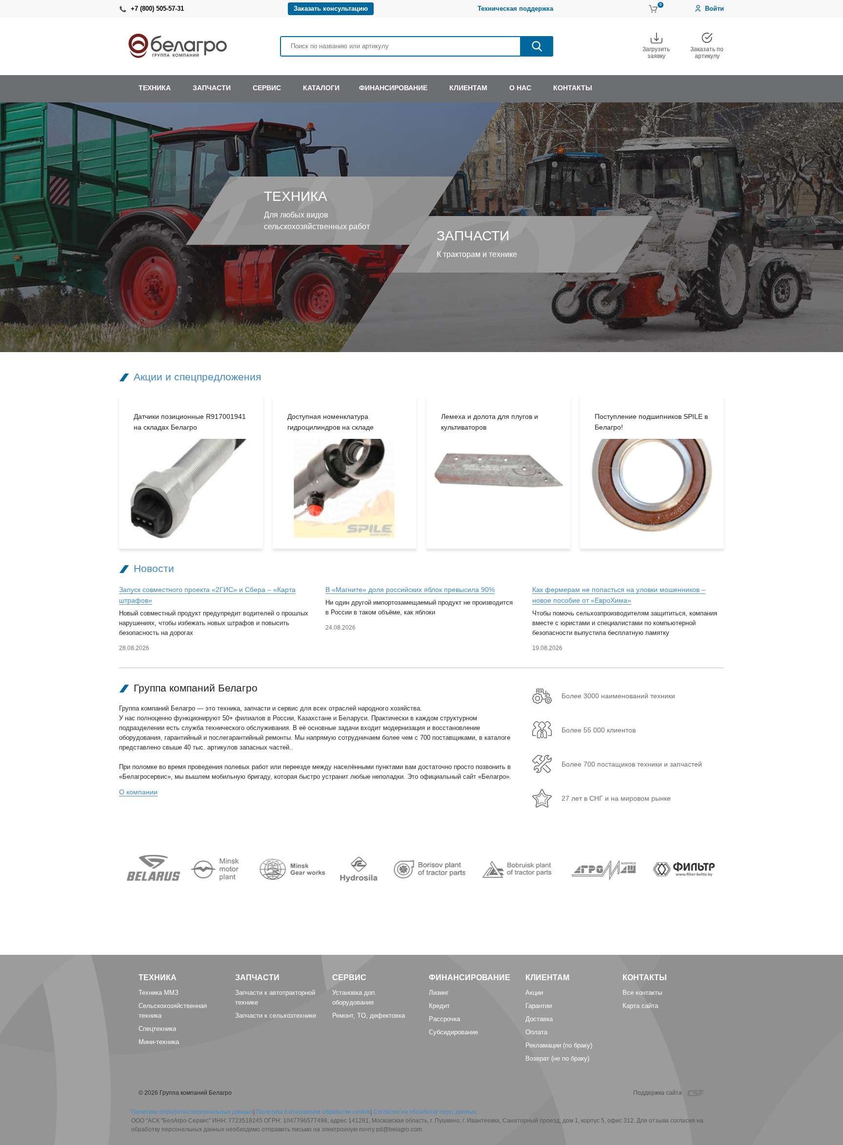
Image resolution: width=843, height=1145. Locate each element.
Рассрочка (444, 1019)
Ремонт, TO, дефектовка (368, 1015)
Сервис (349, 977)
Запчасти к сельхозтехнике (275, 1015)
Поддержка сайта (658, 1092)
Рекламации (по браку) (558, 1045)
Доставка (539, 1019)
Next (738, 472)
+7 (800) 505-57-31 (157, 8)
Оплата (536, 1032)
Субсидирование (453, 1032)
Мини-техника (159, 1042)
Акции (534, 992)
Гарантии (538, 1005)
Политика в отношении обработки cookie (313, 1111)
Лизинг (439, 992)
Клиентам (547, 977)
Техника (158, 977)
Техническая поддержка (515, 8)
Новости (154, 568)
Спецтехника (157, 1028)
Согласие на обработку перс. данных (425, 1111)
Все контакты (642, 992)
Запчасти (257, 977)
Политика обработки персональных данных (192, 1111)
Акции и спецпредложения (197, 376)
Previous (105, 472)
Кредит (439, 1005)
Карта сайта (640, 1005)
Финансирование (469, 977)
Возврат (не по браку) (557, 1058)
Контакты (644, 977)
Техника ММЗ (159, 992)
